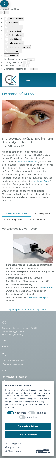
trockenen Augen (42, 180)
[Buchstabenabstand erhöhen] (36, 69)
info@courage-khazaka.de (14, 376)
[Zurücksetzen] (2, 12)
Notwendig (20, 413)
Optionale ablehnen (28, 426)
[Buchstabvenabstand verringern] (32, 69)
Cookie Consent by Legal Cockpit (43, 451)
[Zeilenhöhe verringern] (23, 65)
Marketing (32, 417)
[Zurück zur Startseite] (10, 80)
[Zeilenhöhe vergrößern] (27, 65)
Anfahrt (5, 346)
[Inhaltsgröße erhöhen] (33, 59)
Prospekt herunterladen (23, 309)
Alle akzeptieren (28, 434)
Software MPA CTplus (37, 297)
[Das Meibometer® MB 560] (33, 248)
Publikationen (46, 287)
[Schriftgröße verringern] (24, 62)
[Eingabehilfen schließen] (7, 12)
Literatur (44, 309)
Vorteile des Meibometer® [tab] (16, 213)
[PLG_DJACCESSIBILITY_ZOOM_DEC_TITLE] (29, 59)
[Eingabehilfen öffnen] (4, 3)
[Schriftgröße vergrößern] (28, 62)
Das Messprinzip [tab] (42, 213)
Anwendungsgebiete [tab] (14, 219)
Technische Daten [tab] (37, 219)
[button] (25, 80)
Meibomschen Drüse (28, 161)
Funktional (41, 413)
